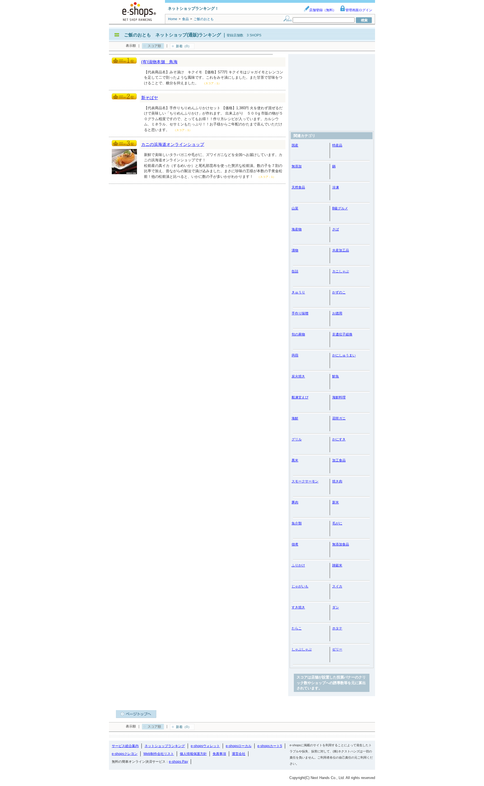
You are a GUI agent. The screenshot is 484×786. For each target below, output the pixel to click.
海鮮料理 (339, 397)
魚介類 (297, 523)
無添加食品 (340, 544)
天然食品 (298, 187)
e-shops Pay (178, 762)
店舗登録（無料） (322, 10)
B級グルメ (340, 208)
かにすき (339, 439)
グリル (297, 439)
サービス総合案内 (125, 746)
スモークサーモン (305, 481)
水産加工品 (340, 250)
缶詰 (295, 271)
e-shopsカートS (269, 746)
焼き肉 (337, 481)
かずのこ (339, 292)
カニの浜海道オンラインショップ (172, 144)
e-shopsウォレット (205, 746)
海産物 (297, 229)
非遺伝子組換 (342, 334)
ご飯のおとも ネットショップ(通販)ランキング (172, 34)
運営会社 (238, 754)
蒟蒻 (295, 355)
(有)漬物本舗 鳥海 (159, 61)
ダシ (335, 607)
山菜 (295, 208)
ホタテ (337, 628)
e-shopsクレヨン (125, 754)
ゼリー (337, 649)
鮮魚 (335, 376)
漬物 (295, 250)
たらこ (297, 628)
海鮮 (295, 418)
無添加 (297, 166)
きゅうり (298, 292)
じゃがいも (300, 586)
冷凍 (335, 187)
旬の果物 (298, 334)
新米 (335, 502)
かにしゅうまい (344, 355)
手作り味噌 (300, 313)
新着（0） (183, 46)
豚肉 (295, 502)
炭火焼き (298, 376)
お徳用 (337, 313)
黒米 (295, 460)
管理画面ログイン (358, 10)
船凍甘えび (300, 397)
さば (335, 229)
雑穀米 (337, 565)
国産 (295, 145)
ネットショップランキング (165, 746)
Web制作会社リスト (158, 754)
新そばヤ (149, 97)
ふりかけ (298, 565)
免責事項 (219, 754)
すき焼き (298, 607)
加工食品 (339, 460)
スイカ (337, 586)
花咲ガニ (339, 418)
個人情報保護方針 (193, 754)
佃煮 (295, 544)
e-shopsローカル (239, 746)
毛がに (337, 523)
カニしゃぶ (340, 271)
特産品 (337, 145)
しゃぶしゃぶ (302, 649)
